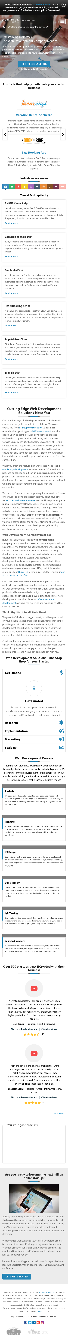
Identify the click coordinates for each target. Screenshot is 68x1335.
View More (59, 1314)
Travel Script (13, 373)
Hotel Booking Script (17, 306)
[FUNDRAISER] (34, 138)
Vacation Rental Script (19, 237)
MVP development (41, 431)
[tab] (34, 673)
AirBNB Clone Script (17, 203)
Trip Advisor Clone (16, 339)
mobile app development (15, 470)
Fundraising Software (34, 152)
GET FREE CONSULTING (34, 64)
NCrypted (23, 572)
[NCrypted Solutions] (18, 19)
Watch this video (42, 4)
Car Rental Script (15, 270)
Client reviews (49, 1229)
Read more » (11, 223)
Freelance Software (34, 115)
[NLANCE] (34, 100)
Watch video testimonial (24, 1229)
